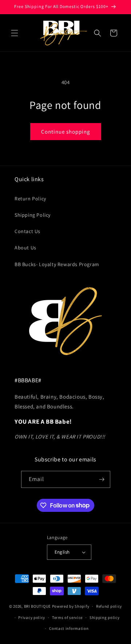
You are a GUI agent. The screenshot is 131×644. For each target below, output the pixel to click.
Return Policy (30, 198)
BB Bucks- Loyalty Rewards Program (57, 264)
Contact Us (27, 231)
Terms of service (67, 617)
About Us (25, 247)
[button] (15, 33)
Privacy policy (31, 617)
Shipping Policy (33, 215)
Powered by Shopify (71, 606)
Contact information (68, 628)
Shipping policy (105, 617)
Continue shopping (65, 131)
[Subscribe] (102, 479)
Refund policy (109, 606)
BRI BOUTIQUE (37, 606)
